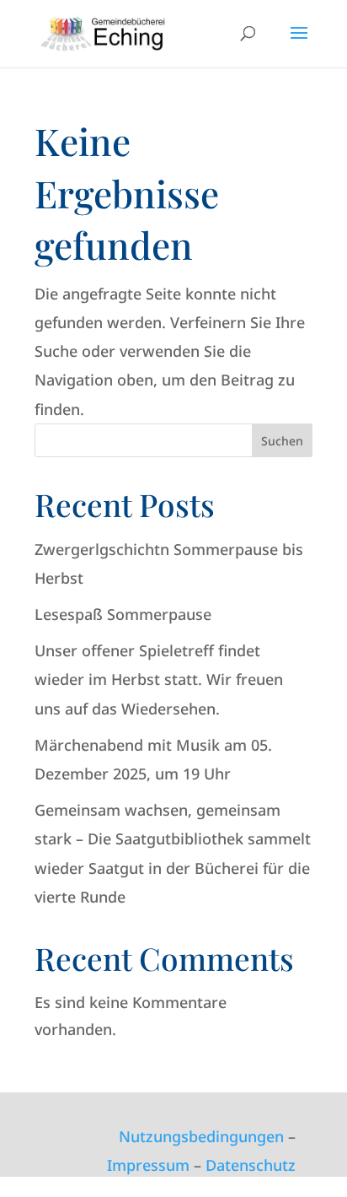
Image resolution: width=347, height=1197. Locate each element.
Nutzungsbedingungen (201, 1136)
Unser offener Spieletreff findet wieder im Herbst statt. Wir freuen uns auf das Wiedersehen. (159, 679)
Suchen (282, 441)
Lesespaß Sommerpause (123, 614)
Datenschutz (251, 1165)
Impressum (148, 1165)
